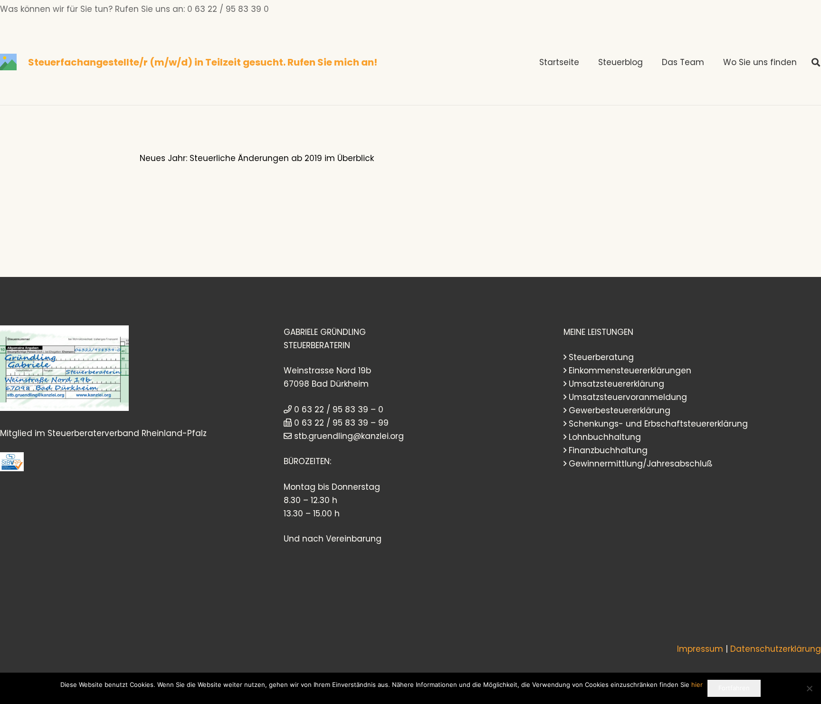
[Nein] (809, 688)
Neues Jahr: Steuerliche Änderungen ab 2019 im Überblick (257, 158)
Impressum (700, 649)
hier (697, 684)
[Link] (8, 62)
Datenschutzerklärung (775, 649)
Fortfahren (734, 688)
